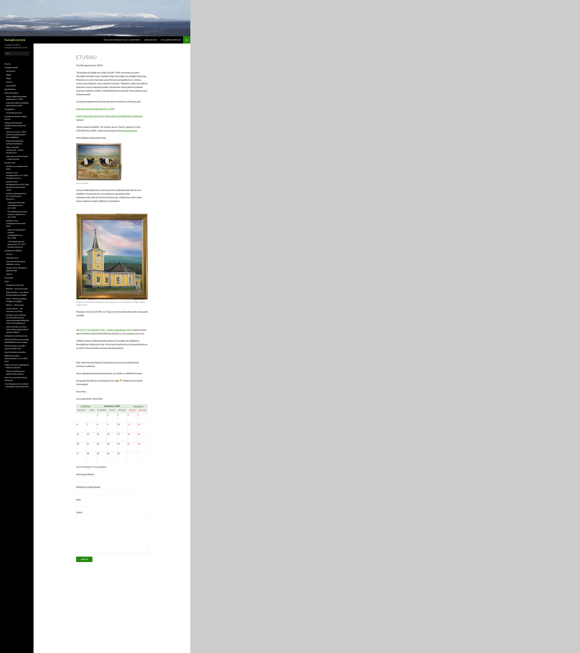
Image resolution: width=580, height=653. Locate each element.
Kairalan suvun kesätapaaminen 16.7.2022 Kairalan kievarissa (17, 175)
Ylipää (8, 78)
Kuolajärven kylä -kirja (15, 285)
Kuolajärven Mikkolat (171, 40)
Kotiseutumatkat (11, 93)
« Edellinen (85, 406)
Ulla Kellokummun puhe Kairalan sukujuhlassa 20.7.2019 (17, 214)
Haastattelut (11, 85)
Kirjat (7, 281)
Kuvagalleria (9, 109)
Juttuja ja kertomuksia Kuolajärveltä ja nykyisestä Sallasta (15, 125)
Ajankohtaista (10, 89)
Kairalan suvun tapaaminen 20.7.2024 (95, 108)
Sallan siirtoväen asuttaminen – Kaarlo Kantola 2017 (14, 150)
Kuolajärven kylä (15, 40)
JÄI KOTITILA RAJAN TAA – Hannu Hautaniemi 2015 (104, 329)
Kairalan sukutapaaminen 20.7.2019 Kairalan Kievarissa (16, 196)
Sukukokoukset (12, 258)
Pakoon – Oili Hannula (15, 305)
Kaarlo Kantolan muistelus (15, 352)
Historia (9, 82)
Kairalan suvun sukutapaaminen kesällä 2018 (15, 223)
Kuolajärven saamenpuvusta (16, 336)
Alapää (8, 75)
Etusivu (8, 64)
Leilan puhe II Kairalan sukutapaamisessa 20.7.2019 (16, 205)
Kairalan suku (150, 40)
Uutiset (9, 274)
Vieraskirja (9, 278)
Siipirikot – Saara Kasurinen (17, 289)
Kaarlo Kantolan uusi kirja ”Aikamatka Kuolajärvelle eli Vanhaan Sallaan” (17, 329)
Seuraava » (138, 406)
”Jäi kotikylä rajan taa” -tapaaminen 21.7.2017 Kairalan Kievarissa (17, 244)
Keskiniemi (10, 71)
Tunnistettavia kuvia (14, 113)
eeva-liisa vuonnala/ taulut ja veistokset (122, 40)
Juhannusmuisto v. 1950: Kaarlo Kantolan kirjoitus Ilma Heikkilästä (16, 134)
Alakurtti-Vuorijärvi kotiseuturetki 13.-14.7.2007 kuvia (16, 358)
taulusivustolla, (129, 130)
